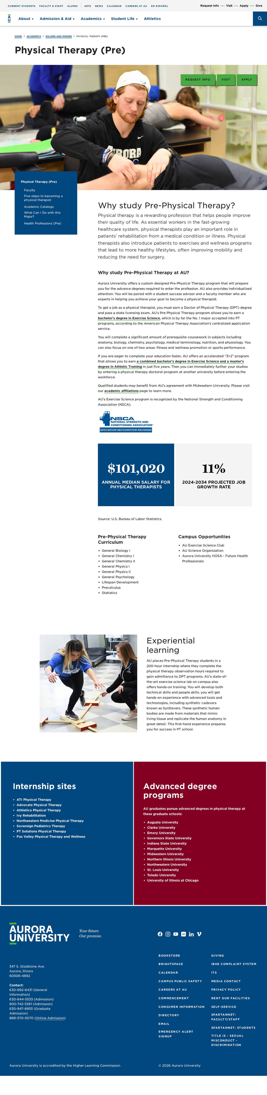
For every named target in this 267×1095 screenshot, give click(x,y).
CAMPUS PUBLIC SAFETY (180, 981)
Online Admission (50, 1018)
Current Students (21, 6)
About (24, 19)
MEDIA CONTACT (226, 981)
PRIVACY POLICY (226, 989)
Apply (244, 5)
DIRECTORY (169, 1015)
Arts (87, 6)
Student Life (122, 19)
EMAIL (164, 1023)
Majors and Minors (59, 36)
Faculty (29, 190)
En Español (159, 6)
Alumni (72, 6)
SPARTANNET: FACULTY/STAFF (225, 1017)
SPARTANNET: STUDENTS (233, 1027)
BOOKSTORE (169, 955)
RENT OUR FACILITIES (230, 998)
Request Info (209, 5)
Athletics (152, 19)
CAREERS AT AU (173, 989)
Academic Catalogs (39, 207)
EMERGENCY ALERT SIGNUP (176, 1034)
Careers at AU (136, 6)
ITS (214, 972)
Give (259, 5)
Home (18, 36)
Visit (229, 5)
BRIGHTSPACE (171, 964)
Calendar (114, 6)
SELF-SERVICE (224, 1006)
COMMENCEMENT (174, 998)
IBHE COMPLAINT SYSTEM (234, 964)
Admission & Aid (55, 19)
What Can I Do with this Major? (42, 214)
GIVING (217, 955)
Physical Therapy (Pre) (39, 182)
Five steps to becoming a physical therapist (43, 198)
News (99, 6)
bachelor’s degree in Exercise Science (129, 318)
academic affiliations (121, 391)
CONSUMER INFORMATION (182, 1006)
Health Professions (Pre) (42, 223)
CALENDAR (168, 972)
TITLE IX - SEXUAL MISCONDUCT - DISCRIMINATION (227, 1040)
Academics (91, 19)
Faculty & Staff (51, 6)
